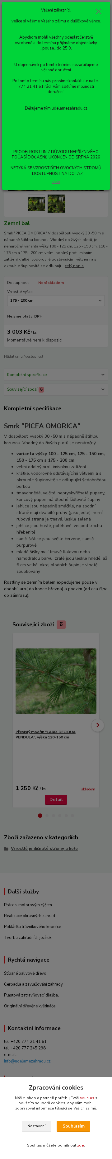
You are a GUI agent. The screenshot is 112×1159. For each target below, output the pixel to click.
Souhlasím (74, 1126)
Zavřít (56, 182)
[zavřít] (99, 11)
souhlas (87, 1097)
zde (80, 1145)
